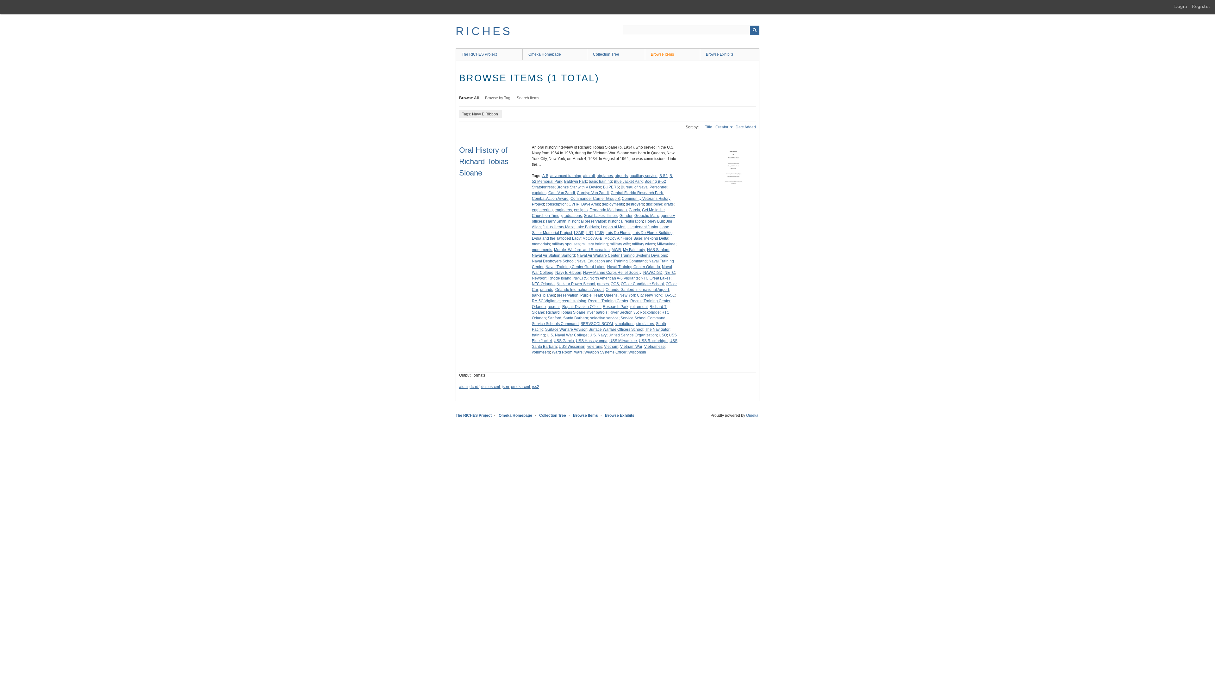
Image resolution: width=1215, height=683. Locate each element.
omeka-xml (520, 387)
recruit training (574, 301)
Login (1180, 6)
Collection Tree (606, 54)
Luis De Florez (618, 233)
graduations (571, 215)
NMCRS (580, 278)
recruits (554, 307)
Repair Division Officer (581, 307)
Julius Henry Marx (558, 227)
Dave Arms (590, 204)
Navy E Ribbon (568, 272)
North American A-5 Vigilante (614, 278)
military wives (643, 244)
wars (578, 352)
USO (663, 335)
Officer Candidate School (642, 284)
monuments (542, 250)
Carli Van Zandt (561, 193)
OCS (615, 284)
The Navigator (657, 329)
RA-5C (669, 295)
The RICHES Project (479, 54)
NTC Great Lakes (655, 278)
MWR (616, 250)
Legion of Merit (613, 227)
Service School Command (642, 318)
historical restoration (625, 221)
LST (589, 233)
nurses (603, 284)
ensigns (581, 210)
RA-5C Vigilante (546, 301)
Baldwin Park (575, 181)
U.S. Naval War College (567, 335)
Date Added (746, 127)
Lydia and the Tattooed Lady (556, 238)
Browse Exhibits (719, 54)
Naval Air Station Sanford (553, 255)
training (538, 335)
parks (536, 295)
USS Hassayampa (592, 341)
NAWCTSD (653, 272)
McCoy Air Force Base (623, 238)
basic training (600, 181)
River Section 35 (623, 312)
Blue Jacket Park (628, 181)
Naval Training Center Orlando (633, 267)
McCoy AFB (592, 238)
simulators (645, 324)
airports (621, 176)
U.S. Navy (598, 335)
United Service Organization (632, 335)
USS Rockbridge (653, 341)
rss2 (535, 387)
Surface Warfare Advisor (566, 329)
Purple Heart (591, 295)
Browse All (469, 98)
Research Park (615, 307)
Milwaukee (666, 244)
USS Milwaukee (623, 341)
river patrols (597, 312)
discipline (654, 204)
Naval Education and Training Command (611, 261)
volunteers (541, 352)
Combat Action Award (550, 198)
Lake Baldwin (587, 227)
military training (595, 244)
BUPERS (611, 187)
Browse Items (662, 54)
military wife (620, 244)
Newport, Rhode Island (551, 278)
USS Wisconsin (572, 346)
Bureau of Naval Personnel (644, 187)
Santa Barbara (575, 318)
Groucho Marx (646, 215)
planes (549, 295)
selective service (604, 318)
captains (539, 193)
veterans (594, 346)
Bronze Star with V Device (579, 187)
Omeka (752, 415)
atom (463, 387)
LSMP (579, 233)
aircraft (589, 176)
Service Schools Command (555, 324)
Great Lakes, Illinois (601, 215)
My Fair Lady (634, 250)
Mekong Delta (656, 238)
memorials (541, 244)
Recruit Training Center (608, 301)
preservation (567, 295)
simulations (624, 324)
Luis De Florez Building (652, 233)
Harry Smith (556, 221)
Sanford (554, 318)
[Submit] (754, 30)
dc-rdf (474, 387)
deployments (613, 204)
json (505, 387)
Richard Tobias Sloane (565, 312)
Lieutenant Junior (643, 227)
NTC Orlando (543, 284)
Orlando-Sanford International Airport (637, 289)
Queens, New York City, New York (633, 295)
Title (708, 127)
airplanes (605, 176)
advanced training (565, 176)
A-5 (545, 176)
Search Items (528, 98)
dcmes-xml (490, 387)
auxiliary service (643, 176)
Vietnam (611, 346)
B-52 (663, 176)
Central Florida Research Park (637, 193)
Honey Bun (654, 221)
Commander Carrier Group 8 (595, 198)
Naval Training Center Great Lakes (575, 267)
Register (1201, 6)
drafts (669, 204)
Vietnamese (654, 346)
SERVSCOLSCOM (597, 324)
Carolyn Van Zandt (593, 193)
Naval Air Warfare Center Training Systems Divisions (622, 255)
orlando (546, 289)
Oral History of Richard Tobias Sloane (483, 161)
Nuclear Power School (576, 284)
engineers (563, 210)
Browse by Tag (497, 98)
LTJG (599, 233)
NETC (669, 272)
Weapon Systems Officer (605, 352)
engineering (542, 210)
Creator (722, 127)
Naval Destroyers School (553, 261)
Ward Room (562, 352)
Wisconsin (637, 352)
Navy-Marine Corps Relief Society (612, 272)
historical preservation (587, 221)
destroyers (635, 204)
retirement (639, 307)
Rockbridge (650, 312)
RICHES (484, 31)
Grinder (626, 215)
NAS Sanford (658, 250)
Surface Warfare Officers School (616, 329)
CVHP (574, 204)
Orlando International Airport (579, 289)
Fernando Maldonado (608, 210)
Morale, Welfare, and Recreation (582, 250)
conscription (556, 204)
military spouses (566, 244)
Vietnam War (631, 346)
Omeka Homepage (544, 54)
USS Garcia (564, 341)
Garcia (634, 210)
